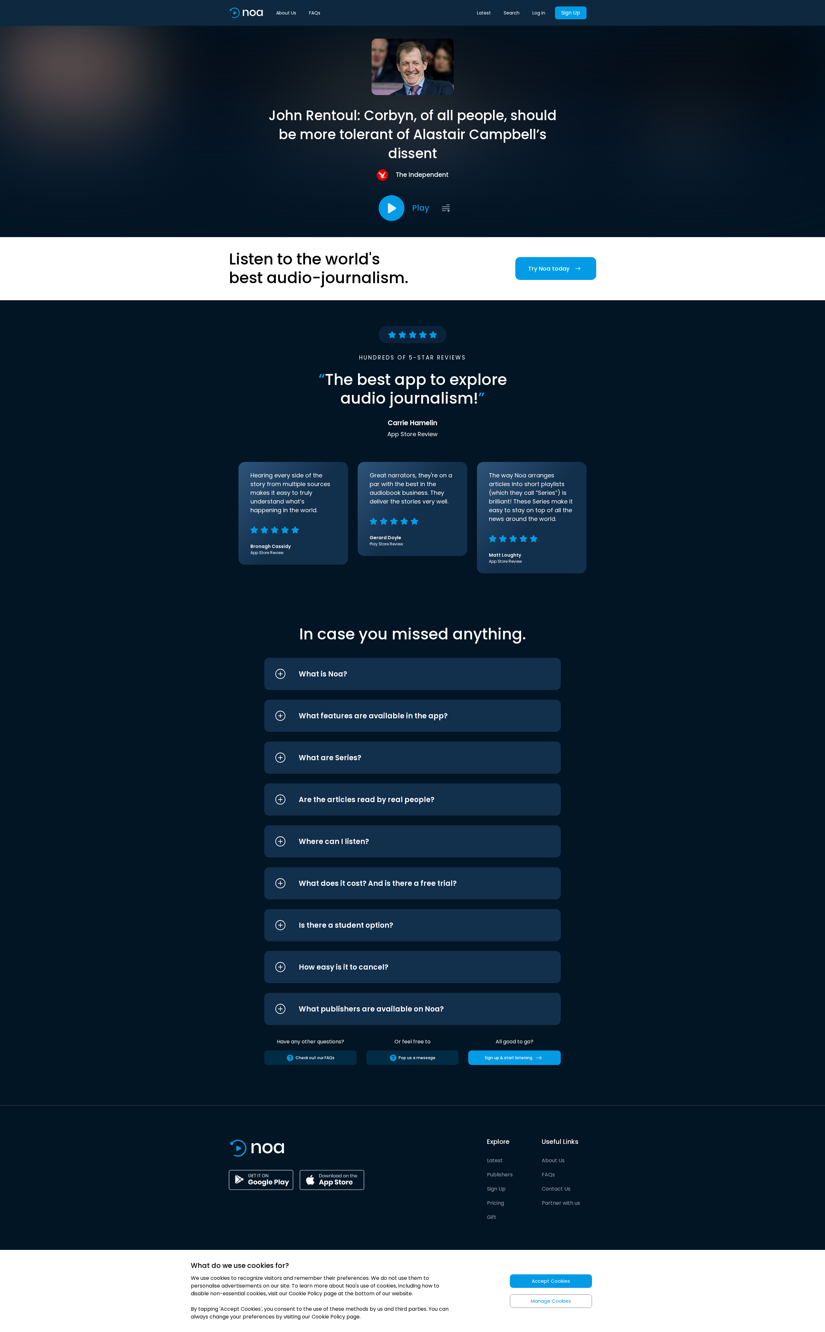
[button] (400, 674)
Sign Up (570, 12)
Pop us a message (417, 1057)
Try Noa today (548, 268)
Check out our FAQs (315, 1057)
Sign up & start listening (508, 1057)
